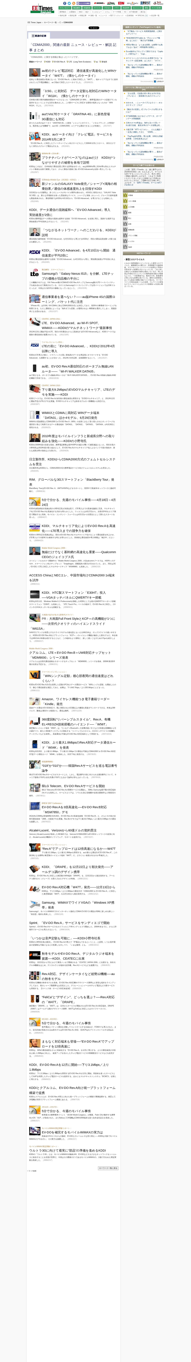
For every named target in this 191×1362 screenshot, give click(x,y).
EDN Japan (121, 3)
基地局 (104, 62)
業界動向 (63, 12)
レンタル (131, 241)
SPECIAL (140, 16)
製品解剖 (76, 8)
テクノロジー (65, 8)
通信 (146, 8)
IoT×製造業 (133, 12)
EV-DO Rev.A (59, 62)
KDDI (48, 62)
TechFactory (158, 3)
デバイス (97, 8)
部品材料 (126, 8)
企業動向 (72, 12)
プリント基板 (132, 235)
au (97, 62)
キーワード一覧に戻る (108, 1168)
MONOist (99, 3)
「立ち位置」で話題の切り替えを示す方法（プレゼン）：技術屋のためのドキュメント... (143, 95)
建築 (129, 212)
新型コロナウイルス (135, 259)
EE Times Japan (111, 3)
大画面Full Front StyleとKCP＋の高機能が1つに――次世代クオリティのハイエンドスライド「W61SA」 (72, 623)
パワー (116, 8)
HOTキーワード (144, 253)
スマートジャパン (132, 3)
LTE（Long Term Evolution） (80, 62)
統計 (87, 12)
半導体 (130, 195)
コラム (107, 12)
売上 (129, 218)
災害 (129, 224)
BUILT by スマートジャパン (145, 3)
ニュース (103, 16)
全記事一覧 (154, 16)
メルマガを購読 (83, 3)
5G (125, 12)
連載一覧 (92, 16)
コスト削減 (132, 201)
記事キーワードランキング (143, 191)
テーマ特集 (117, 12)
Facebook (64, 3)
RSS (73, 3)
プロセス (107, 8)
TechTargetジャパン (148, 27)
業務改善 (131, 230)
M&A (80, 12)
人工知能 (131, 207)
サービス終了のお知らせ (144, 165)
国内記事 (72, 16)
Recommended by (147, 81)
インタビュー (97, 12)
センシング (137, 8)
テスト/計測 (156, 8)
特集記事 (82, 16)
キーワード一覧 (50, 22)
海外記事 (62, 16)
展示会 (143, 12)
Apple (130, 247)
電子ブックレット (116, 16)
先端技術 (87, 8)
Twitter (69, 3)
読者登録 (129, 16)
